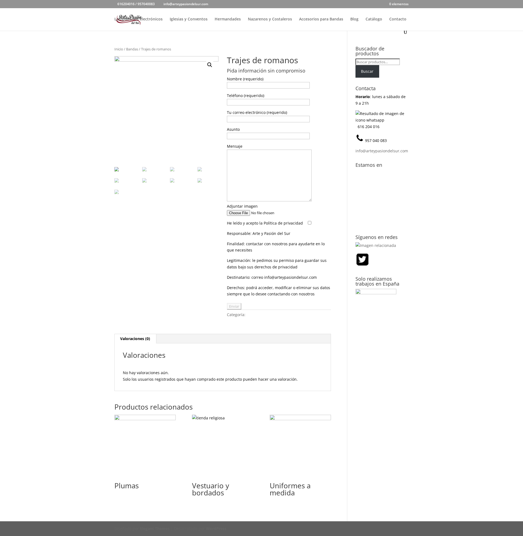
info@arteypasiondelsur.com (381, 150)
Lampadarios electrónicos (138, 19)
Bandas (132, 49)
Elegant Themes (155, 528)
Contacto (397, 19)
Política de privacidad (283, 223)
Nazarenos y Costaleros (270, 19)
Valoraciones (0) (135, 338)
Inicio (118, 49)
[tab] (135, 338)
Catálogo (374, 19)
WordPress (216, 528)
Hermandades (228, 19)
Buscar (367, 71)
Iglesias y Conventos (189, 19)
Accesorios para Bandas (321, 19)
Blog (354, 19)
